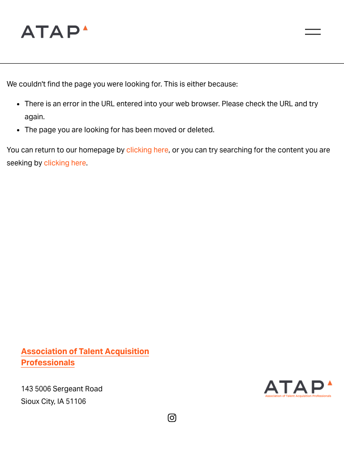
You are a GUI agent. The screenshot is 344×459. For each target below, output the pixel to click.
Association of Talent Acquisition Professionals (85, 357)
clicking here (147, 150)
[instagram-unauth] (172, 417)
